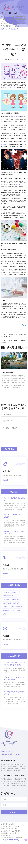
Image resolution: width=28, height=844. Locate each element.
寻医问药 (13, 833)
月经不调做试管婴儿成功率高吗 (10, 599)
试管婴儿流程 (5, 835)
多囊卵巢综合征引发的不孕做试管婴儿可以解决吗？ (14, 532)
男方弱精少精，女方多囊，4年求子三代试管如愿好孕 (14, 678)
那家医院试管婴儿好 (17, 606)
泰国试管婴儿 (5, 828)
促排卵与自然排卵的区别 (8, 595)
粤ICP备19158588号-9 (13, 840)
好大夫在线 (15, 826)
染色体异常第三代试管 (8, 610)
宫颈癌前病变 (18, 610)
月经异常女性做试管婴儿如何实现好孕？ (14, 499)
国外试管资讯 (13, 29)
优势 (21, 592)
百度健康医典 (5, 831)
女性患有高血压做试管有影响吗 (10, 603)
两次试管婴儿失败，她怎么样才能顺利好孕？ (14, 693)
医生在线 (12, 824)
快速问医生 (15, 828)
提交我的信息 (9, 449)
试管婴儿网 (5, 833)
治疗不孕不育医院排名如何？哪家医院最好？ (14, 516)
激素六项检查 (20, 184)
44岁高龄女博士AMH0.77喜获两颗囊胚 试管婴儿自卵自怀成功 (14, 664)
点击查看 (5, 480)
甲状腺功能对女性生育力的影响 (10, 592)
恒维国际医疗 (5, 826)
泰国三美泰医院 (7, 372)
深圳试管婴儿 (16, 831)
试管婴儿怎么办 (6, 606)
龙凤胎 (4, 614)
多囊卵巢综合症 (10, 87)
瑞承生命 (4, 29)
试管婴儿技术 (15, 116)
